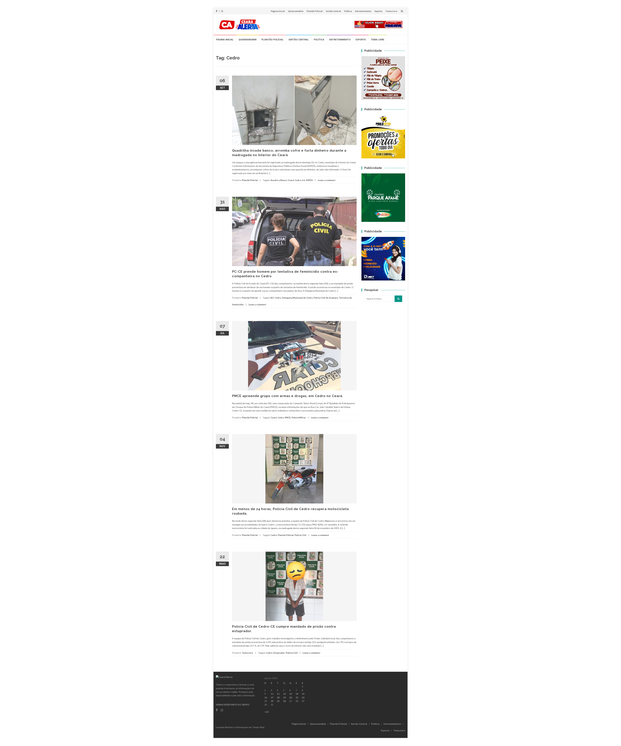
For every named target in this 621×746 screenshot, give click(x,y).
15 (303, 693)
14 (297, 693)
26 (284, 701)
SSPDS (309, 180)
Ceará (291, 180)
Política (348, 11)
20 (290, 697)
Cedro (298, 180)
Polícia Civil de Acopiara (326, 297)
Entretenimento (363, 11)
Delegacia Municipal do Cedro (297, 297)
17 (272, 697)
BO (272, 297)
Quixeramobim (295, 11)
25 (278, 701)
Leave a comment (326, 180)
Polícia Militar (299, 417)
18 (278, 697)
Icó (303, 180)
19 (284, 697)
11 (278, 693)
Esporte (378, 11)
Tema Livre (391, 11)
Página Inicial (278, 11)
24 (272, 701)
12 (284, 693)
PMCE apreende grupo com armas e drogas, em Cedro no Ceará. (287, 396)
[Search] (398, 298)
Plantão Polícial (315, 11)
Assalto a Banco (279, 180)
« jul (266, 711)
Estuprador (279, 653)
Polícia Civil (300, 535)
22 (303, 697)
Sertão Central (333, 11)
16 (265, 697)
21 (297, 697)
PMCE (288, 417)
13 (290, 693)
